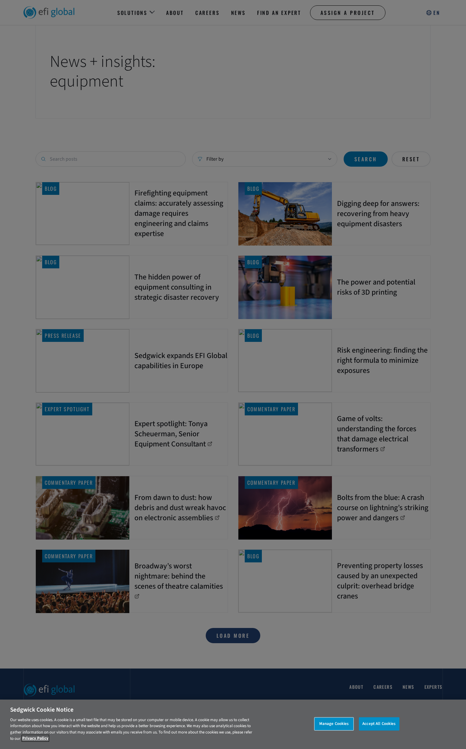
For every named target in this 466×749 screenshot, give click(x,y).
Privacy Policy (35, 738)
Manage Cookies (334, 724)
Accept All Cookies (379, 724)
